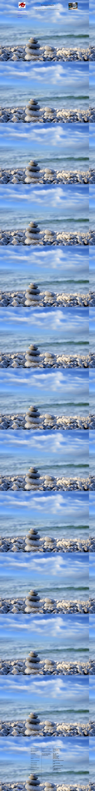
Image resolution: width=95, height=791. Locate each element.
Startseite (20, 10)
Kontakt (19, 15)
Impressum (20, 17)
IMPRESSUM (20, 789)
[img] (22, 5)
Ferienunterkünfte (22, 12)
